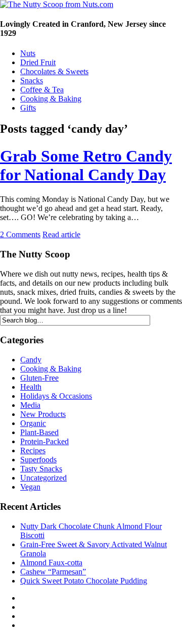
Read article (61, 234)
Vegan (30, 487)
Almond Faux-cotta (51, 562)
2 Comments (20, 234)
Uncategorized (43, 477)
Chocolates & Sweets (54, 71)
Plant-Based (39, 432)
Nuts (27, 53)
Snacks (31, 80)
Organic (33, 423)
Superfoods (38, 459)
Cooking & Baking (50, 98)
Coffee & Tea (42, 89)
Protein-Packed (44, 441)
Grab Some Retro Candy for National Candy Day (86, 165)
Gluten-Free (39, 378)
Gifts (28, 107)
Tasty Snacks (41, 468)
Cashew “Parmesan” (53, 571)
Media (30, 405)
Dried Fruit (38, 62)
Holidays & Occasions (56, 396)
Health (30, 387)
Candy (30, 359)
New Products (43, 414)
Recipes (33, 450)
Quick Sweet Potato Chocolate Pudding (83, 580)
